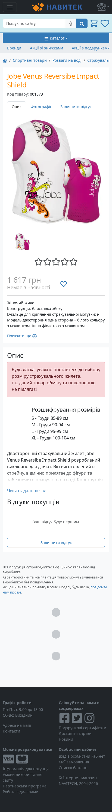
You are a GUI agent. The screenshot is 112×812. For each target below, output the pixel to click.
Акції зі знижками (46, 48)
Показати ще (19, 335)
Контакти (11, 731)
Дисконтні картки (75, 733)
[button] (103, 7)
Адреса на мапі (17, 725)
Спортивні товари (30, 60)
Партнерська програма (24, 786)
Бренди (14, 48)
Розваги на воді (67, 60)
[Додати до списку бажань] (63, 284)
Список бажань (73, 767)
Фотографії (41, 106)
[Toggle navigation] (10, 7)
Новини (66, 739)
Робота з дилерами (20, 791)
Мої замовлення (74, 761)
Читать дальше (23, 491)
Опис (16, 106)
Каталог (57, 38)
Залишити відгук (76, 106)
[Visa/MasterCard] (28, 759)
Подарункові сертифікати (82, 727)
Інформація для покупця (26, 768)
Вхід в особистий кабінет (82, 756)
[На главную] (5, 60)
